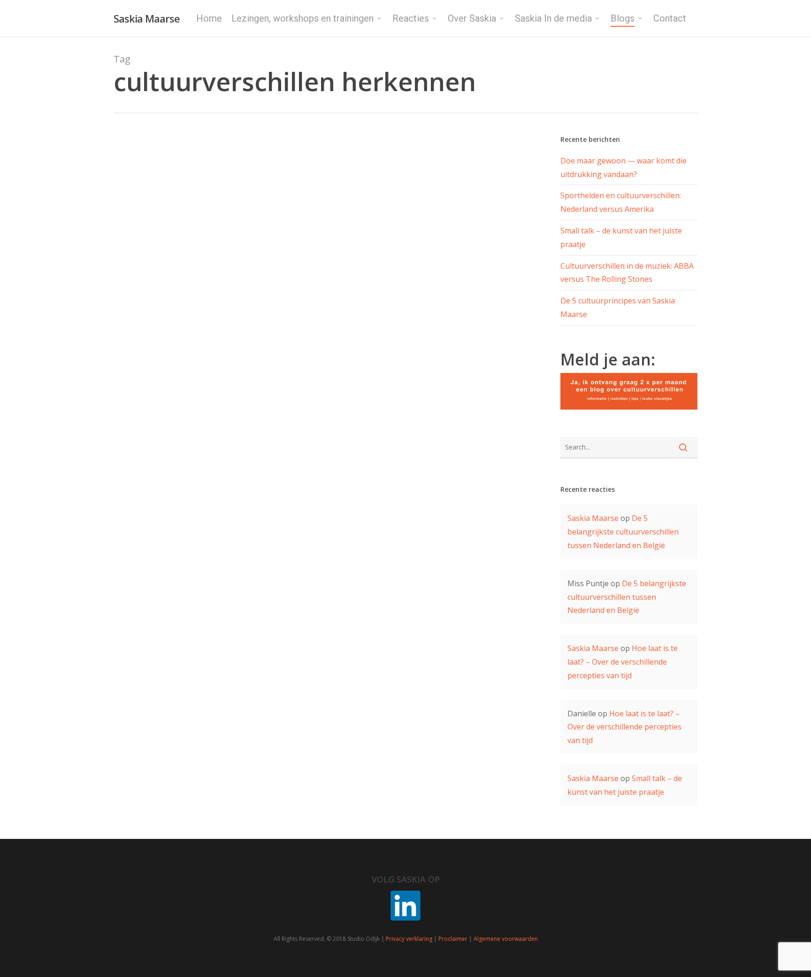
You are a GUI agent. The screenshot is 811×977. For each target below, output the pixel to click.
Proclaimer (452, 939)
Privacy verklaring (409, 939)
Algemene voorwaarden (506, 939)
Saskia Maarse (147, 18)
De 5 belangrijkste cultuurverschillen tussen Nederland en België (623, 532)
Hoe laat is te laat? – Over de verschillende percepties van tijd (622, 662)
